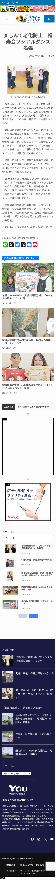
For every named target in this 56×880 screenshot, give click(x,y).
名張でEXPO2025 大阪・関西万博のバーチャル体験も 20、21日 (27, 297)
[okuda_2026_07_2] (28, 11)
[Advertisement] (28, 446)
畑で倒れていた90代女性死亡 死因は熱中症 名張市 (34, 407)
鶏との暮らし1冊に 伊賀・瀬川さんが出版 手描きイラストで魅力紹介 (37, 574)
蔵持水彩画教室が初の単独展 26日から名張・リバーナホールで (27, 342)
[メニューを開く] (6, 19)
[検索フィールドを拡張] (49, 19)
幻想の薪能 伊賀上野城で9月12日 (36, 559)
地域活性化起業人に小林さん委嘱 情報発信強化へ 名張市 (36, 546)
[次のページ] (33, 616)
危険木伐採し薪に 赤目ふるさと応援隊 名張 (36, 588)
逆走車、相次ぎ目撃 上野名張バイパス (36, 602)
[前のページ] (23, 616)
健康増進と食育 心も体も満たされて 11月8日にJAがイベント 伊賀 (27, 386)
